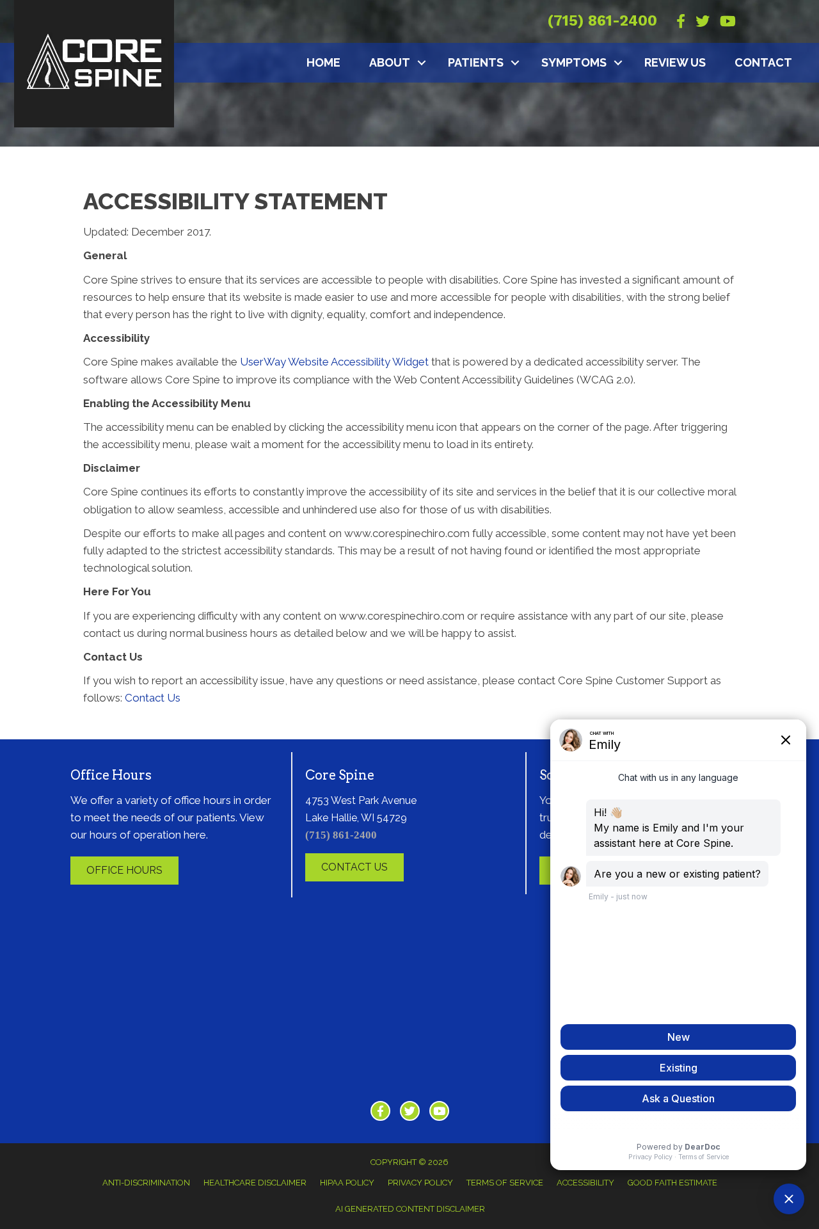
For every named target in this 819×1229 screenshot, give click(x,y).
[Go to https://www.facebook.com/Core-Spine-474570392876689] (380, 1111)
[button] (421, 63)
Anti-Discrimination (146, 1182)
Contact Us (152, 697)
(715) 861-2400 (602, 20)
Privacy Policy (420, 1182)
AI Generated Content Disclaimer (410, 1209)
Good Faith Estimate (672, 1182)
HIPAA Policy (347, 1182)
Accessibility (585, 1182)
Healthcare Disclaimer (254, 1182)
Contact (763, 62)
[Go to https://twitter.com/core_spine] (410, 1111)
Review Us (675, 62)
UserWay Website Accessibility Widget (334, 361)
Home (323, 62)
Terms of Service (504, 1182)
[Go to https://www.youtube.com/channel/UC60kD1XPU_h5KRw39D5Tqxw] (439, 1111)
